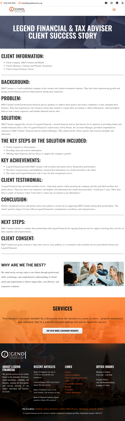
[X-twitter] (122, 3)
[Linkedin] (117, 3)
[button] (114, 10)
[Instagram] (111, 3)
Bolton (100, 408)
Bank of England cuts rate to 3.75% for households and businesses (44, 375)
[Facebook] (106, 3)
